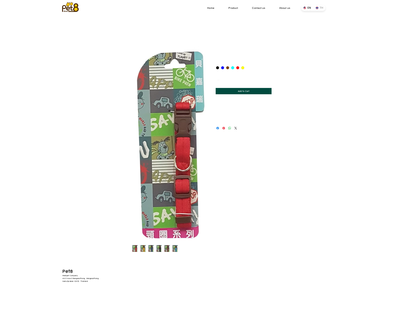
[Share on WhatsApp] (230, 128)
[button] (233, 8)
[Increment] (228, 80)
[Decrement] (218, 80)
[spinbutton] (223, 80)
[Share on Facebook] (218, 128)
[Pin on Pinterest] (224, 128)
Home (134, 34)
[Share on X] (236, 128)
